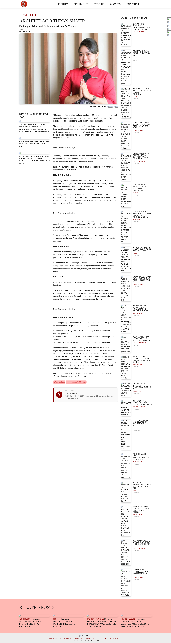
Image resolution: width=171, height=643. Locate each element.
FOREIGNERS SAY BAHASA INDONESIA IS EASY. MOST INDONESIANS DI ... (142, 214)
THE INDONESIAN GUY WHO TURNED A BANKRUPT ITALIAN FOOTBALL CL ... (141, 156)
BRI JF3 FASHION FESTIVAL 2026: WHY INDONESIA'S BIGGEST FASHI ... (141, 359)
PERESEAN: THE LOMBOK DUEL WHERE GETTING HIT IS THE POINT (142, 485)
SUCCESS (115, 4)
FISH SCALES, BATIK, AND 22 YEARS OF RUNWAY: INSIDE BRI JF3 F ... (141, 423)
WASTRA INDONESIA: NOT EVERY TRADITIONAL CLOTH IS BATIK (142, 386)
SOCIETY (62, 4)
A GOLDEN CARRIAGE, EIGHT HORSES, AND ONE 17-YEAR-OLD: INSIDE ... (141, 509)
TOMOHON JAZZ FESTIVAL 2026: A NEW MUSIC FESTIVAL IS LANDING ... (142, 572)
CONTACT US (78, 638)
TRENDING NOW (137, 219)
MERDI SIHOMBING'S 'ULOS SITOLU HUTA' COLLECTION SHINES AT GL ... (101, 624)
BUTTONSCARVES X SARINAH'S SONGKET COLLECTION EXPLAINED (142, 402)
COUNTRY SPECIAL (138, 514)
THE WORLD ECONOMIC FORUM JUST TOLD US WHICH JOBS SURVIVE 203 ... (142, 279)
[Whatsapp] (108, 106)
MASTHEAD (90, 638)
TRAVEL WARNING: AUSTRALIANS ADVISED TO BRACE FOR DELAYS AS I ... (135, 624)
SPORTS (135, 96)
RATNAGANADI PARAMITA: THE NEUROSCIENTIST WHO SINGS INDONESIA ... (142, 26)
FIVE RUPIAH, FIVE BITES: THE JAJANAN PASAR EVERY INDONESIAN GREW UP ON (34, 144)
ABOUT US (53, 638)
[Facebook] (110, 106)
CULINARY (135, 192)
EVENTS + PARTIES (138, 130)
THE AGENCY (114, 638)
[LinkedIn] (112, 106)
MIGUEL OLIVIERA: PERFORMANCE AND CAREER (64, 624)
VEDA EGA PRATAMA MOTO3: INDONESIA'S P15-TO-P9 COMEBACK (141, 338)
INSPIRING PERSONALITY (139, 31)
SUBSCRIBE (102, 638)
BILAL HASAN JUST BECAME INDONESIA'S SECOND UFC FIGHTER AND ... (141, 543)
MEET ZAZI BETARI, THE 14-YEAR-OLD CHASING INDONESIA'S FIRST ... (142, 249)
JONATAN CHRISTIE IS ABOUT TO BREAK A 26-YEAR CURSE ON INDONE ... (142, 91)
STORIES (99, 4)
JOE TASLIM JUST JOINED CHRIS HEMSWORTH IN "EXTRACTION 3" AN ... (141, 308)
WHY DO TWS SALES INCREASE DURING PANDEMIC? (30, 624)
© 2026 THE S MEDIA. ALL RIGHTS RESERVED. (86, 640)
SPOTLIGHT (81, 4)
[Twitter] (115, 106)
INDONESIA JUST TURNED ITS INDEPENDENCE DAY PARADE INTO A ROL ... (141, 456)
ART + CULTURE (137, 391)
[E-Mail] (117, 106)
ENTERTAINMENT (137, 313)
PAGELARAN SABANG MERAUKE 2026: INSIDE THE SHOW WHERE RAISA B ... (142, 125)
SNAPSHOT (133, 4)
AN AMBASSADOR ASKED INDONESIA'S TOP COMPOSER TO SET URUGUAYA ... (142, 53)
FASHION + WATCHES (139, 406)
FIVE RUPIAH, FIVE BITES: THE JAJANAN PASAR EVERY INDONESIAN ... (141, 187)
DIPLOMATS (136, 58)
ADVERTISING (65, 638)
